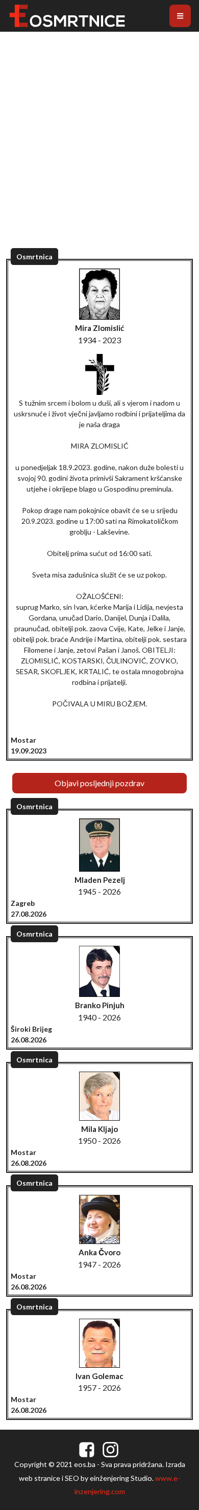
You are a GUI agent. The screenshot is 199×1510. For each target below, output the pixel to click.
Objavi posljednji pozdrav (99, 783)
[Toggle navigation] (180, 16)
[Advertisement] (99, 151)
